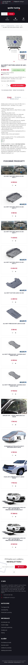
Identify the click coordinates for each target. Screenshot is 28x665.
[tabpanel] (23, 57)
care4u (5, 662)
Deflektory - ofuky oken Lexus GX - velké (14, 416)
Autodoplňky (4, 610)
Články (3, 632)
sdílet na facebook (18, 90)
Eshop (2, 25)
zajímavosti (10, 662)
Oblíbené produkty (6, 647)
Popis (9, 97)
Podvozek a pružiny (6, 612)
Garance (18, 97)
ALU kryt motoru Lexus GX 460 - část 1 (14, 177)
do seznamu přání (7, 90)
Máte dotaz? (15, 99)
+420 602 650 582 (6, 1)
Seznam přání (5, 645)
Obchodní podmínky (6, 627)
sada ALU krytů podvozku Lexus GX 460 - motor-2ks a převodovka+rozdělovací (14, 509)
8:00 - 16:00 (5, 3)
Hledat (11, 14)
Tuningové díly (10, 25)
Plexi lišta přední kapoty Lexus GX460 (14, 477)
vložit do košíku (18, 85)
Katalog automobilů (6, 650)
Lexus (17, 25)
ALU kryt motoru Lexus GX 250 (14, 293)
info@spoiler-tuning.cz (18, 1)
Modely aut (4, 630)
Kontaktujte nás (5, 622)
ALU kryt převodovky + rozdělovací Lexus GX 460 (14, 355)
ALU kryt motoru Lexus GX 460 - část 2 (14, 207)
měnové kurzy (17, 662)
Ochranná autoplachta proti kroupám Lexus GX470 (14, 447)
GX (21, 25)
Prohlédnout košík (6, 642)
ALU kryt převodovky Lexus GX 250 (14, 323)
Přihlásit (21, 567)
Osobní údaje (4, 625)
